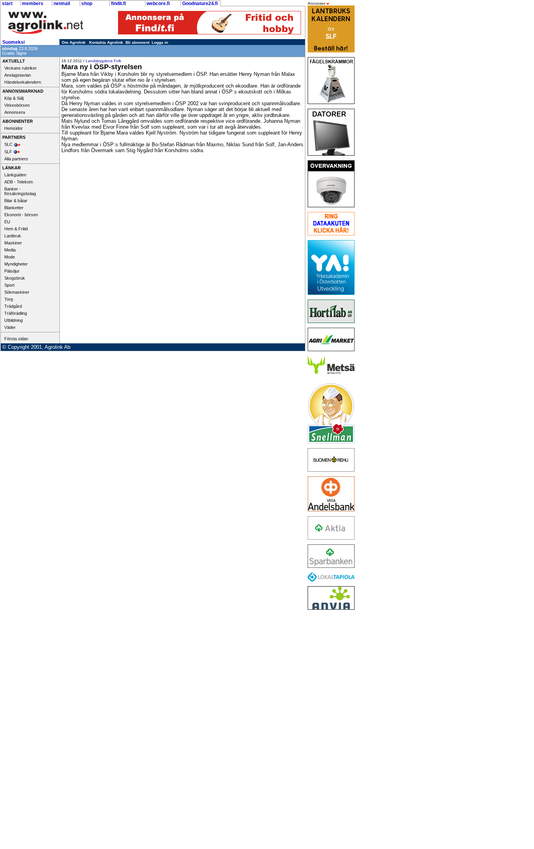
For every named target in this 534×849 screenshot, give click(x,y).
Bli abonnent (137, 42)
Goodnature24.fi (200, 3)
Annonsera (14, 112)
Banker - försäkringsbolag (20, 191)
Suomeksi (13, 42)
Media (10, 250)
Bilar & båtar (15, 200)
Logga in (160, 42)
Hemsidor (13, 128)
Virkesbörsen (17, 105)
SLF (8, 151)
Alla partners (16, 158)
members (32, 3)
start (7, 3)
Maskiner (13, 243)
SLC (8, 144)
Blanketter (13, 207)
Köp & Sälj (13, 98)
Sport (9, 285)
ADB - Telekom (18, 181)
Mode (9, 257)
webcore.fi (158, 3)
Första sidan (16, 338)
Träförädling (15, 313)
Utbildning (13, 320)
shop (86, 3)
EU (7, 221)
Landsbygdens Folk (103, 61)
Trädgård (13, 306)
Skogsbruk (14, 278)
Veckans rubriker (20, 68)
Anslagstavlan (17, 75)
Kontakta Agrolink (106, 42)
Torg (8, 299)
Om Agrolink (74, 42)
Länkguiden (15, 174)
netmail (62, 3)
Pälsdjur (12, 271)
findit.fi (118, 3)
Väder (10, 327)
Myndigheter (16, 264)
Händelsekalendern (22, 82)
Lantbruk (12, 235)
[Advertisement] (329, 731)
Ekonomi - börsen (21, 214)
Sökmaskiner (16, 292)
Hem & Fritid (16, 228)
